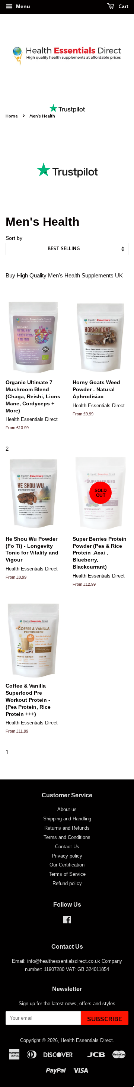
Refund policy (67, 883)
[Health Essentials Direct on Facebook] (67, 921)
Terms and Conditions (67, 837)
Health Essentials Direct (87, 1040)
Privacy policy (67, 856)
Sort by (14, 238)
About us (67, 809)
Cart (122, 6)
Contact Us (67, 846)
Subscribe (104, 1019)
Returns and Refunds (67, 828)
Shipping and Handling (67, 818)
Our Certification (67, 865)
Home (12, 116)
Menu (22, 6)
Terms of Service (67, 874)
